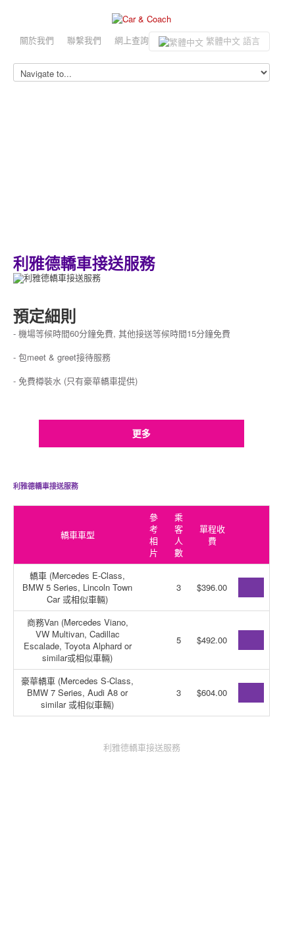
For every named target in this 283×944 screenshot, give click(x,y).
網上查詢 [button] (132, 40)
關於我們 (37, 40)
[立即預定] (251, 587)
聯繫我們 (84, 40)
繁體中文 (231, 40)
